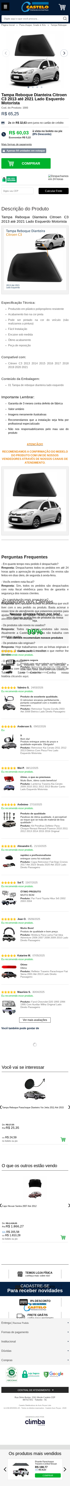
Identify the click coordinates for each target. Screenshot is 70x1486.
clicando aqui (19, 676)
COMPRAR (48, 1475)
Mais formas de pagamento (16, 144)
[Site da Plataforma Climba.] (35, 1421)
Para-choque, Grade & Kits (33, 25)
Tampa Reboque (59, 25)
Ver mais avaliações (35, 1019)
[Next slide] (64, 53)
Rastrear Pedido (21, 1323)
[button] (28, 87)
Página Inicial (8, 25)
